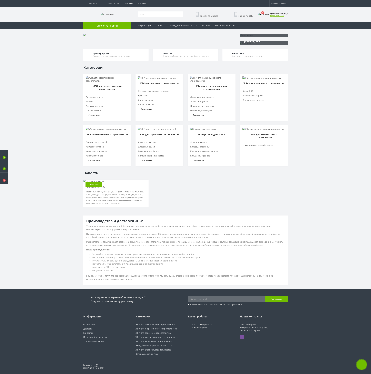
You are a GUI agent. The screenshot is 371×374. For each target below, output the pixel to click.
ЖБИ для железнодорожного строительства (157, 337)
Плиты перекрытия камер (151, 155)
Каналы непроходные (97, 151)
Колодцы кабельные (200, 146)
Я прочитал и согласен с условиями (216, 304)
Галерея (206, 25)
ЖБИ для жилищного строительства (154, 341)
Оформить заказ (277, 15)
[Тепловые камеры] (93, 181)
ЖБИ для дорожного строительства (153, 333)
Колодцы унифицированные (204, 151)
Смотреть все (94, 115)
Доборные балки (146, 146)
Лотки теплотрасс (147, 104)
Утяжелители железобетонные (257, 145)
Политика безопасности (210, 304)
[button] (92, 3)
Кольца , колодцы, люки (147, 354)
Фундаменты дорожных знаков (153, 91)
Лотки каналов (145, 100)
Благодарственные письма (184, 25)
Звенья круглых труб (96, 142)
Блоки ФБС (247, 91)
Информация (144, 25)
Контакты (142, 3)
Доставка (129, 3)
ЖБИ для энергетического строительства (156, 328)
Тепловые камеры (96, 186)
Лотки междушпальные (202, 97)
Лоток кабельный (94, 106)
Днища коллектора (147, 142)
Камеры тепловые (95, 146)
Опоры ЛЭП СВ (93, 110)
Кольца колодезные (200, 155)
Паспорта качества (225, 25)
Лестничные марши (252, 95)
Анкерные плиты (94, 97)
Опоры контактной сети (202, 106)
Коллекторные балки (148, 151)
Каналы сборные (94, 155)
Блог (160, 25)
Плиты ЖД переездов (201, 110)
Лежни (89, 101)
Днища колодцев (198, 142)
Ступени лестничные (253, 100)
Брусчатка (143, 95)
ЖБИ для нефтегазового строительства (155, 324)
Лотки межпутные (199, 101)
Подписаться (276, 299)
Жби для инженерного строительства (154, 345)
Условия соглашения (93, 341)
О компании (89, 324)
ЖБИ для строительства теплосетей (153, 349)
